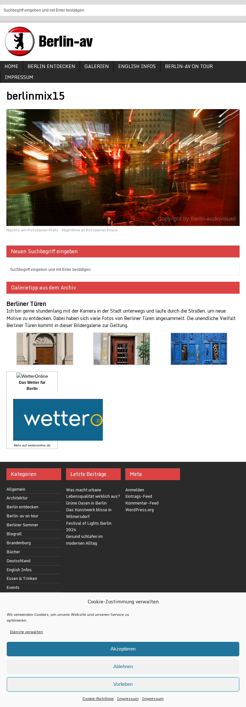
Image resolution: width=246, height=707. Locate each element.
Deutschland (18, 560)
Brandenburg (18, 542)
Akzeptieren (123, 648)
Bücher (13, 551)
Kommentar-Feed (142, 502)
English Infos (137, 66)
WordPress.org (139, 509)
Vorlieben (123, 684)
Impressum (128, 698)
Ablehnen (123, 666)
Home (11, 66)
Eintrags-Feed (138, 496)
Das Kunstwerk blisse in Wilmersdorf (88, 513)
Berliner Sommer (22, 524)
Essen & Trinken (21, 578)
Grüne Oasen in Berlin (86, 502)
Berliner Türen (26, 303)
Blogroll (14, 533)
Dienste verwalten (26, 632)
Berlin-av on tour (189, 66)
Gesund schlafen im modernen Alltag (84, 540)
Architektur (17, 497)
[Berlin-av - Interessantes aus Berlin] (51, 54)
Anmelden (134, 489)
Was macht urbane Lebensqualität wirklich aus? (93, 493)
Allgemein (15, 489)
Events (13, 587)
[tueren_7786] (44, 361)
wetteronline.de (39, 445)
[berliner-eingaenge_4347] (121, 361)
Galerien (97, 66)
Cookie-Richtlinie (98, 698)
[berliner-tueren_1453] (198, 361)
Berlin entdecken (51, 66)
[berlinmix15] (123, 222)
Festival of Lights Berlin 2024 (88, 526)
